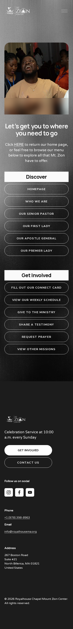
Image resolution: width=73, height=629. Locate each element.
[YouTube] (30, 492)
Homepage (36, 189)
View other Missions (36, 349)
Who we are (36, 201)
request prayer (36, 337)
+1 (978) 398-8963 (17, 517)
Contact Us (28, 463)
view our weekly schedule (36, 300)
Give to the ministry (36, 312)
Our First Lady (36, 226)
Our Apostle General (36, 238)
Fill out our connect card (36, 288)
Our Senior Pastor (36, 214)
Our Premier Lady (36, 251)
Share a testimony (36, 325)
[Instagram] (8, 492)
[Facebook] (19, 492)
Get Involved (28, 450)
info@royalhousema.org (20, 531)
